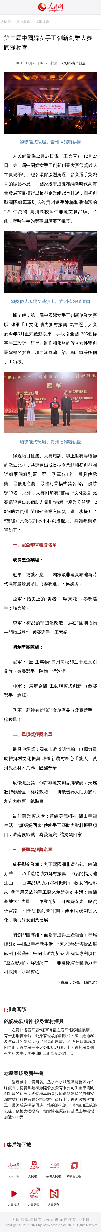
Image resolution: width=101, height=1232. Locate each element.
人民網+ (33, 1176)
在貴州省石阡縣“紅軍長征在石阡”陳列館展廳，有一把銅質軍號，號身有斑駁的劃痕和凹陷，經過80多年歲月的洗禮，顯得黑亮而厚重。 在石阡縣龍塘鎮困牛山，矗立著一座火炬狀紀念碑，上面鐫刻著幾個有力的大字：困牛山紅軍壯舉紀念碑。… (49, 1041)
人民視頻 (13, 1204)
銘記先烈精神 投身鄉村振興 (34, 1021)
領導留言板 (73, 1176)
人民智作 (54, 1204)
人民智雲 (33, 1204)
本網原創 (42, 22)
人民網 (6, 22)
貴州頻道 (23, 22)
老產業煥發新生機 (23, 1073)
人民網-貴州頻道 (73, 63)
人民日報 (13, 1176)
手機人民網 (53, 1176)
